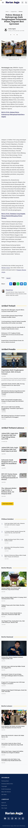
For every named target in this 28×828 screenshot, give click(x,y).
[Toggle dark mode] (26, 2)
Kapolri (8, 278)
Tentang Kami (5, 781)
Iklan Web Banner (6, 791)
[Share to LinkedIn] (21, 283)
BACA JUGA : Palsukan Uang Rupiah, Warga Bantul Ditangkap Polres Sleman (13, 216)
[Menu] (2, 2)
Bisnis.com (4, 805)
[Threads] (19, 818)
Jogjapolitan (14, 11)
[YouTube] (15, 818)
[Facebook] (5, 818)
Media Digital (12, 28)
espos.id (3, 802)
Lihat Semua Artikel (7, 503)
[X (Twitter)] (8, 818)
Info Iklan (4, 794)
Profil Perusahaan (6, 789)
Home (7, 11)
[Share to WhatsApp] (18, 283)
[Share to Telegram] (25, 283)
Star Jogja (4, 808)
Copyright (4, 786)
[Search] (22, 2)
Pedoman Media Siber (7, 783)
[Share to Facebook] (10, 283)
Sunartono (9, 290)
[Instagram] (12, 818)
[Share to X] (14, 283)
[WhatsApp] (23, 818)
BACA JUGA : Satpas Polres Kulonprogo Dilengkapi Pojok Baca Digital (12, 114)
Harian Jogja (5, 267)
